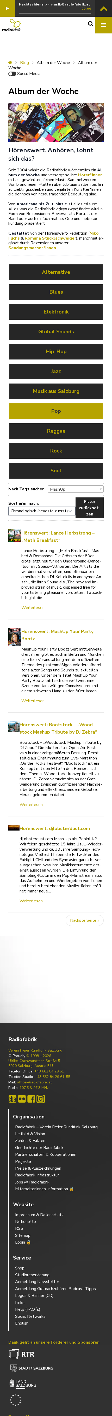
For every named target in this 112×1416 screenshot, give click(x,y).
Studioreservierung (32, 1275)
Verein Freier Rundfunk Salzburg (35, 1050)
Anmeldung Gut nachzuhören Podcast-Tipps (55, 1289)
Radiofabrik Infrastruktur (37, 1175)
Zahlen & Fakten (30, 1141)
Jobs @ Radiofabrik (32, 1182)
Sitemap (22, 1235)
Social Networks (30, 1316)
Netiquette (25, 1222)
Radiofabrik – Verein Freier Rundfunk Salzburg (56, 1127)
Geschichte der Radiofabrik (39, 1148)
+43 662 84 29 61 (49, 1071)
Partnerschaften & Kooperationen (45, 1154)
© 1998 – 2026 (38, 1056)
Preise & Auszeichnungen (38, 1168)
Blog (24, 63)
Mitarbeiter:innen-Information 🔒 (44, 1189)
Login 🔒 (23, 1242)
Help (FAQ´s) (27, 1309)
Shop (19, 1268)
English (21, 1323)
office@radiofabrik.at (34, 1082)
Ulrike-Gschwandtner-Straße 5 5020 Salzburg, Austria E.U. (34, 1063)
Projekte (23, 1161)
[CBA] (12, 1099)
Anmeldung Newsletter (37, 1282)
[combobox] (76, 489)
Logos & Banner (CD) (34, 1295)
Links (19, 1302)
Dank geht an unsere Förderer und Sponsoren (53, 1342)
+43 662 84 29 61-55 (52, 1077)
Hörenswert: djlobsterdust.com (55, 828)
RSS (19, 1228)
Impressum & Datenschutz (39, 1215)
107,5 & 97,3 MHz (34, 1088)
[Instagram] (40, 1099)
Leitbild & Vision (30, 1134)
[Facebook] (31, 1099)
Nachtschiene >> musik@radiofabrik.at (54, 4)
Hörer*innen (90, 175)
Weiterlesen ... (34, 608)
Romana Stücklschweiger (50, 238)
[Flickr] (22, 1099)
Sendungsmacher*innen (32, 248)
